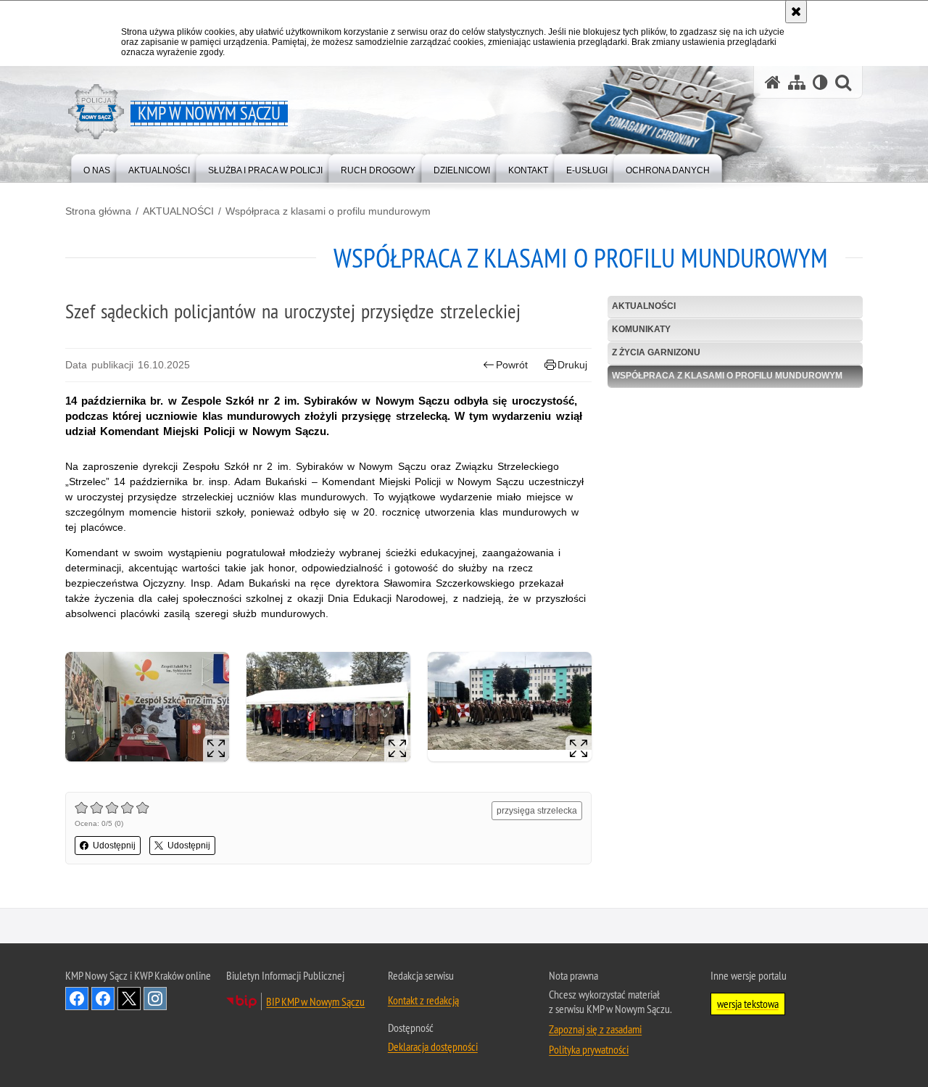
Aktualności (644, 306)
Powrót (512, 365)
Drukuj (572, 365)
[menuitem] (96, 167)
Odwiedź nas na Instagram (155, 998)
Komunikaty (641, 329)
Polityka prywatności (589, 1049)
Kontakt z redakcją (423, 1000)
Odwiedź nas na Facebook (76, 998)
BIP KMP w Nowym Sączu (315, 1001)
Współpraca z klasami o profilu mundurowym (328, 211)
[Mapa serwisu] (796, 82)
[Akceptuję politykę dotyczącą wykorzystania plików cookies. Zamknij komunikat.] (796, 11)
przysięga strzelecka (537, 811)
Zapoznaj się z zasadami (595, 1029)
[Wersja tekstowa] (820, 82)
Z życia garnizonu (656, 352)
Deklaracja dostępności (433, 1046)
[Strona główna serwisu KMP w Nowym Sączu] (773, 82)
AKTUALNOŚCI (178, 211)
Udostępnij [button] (114, 845)
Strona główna (98, 211)
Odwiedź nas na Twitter (129, 998)
